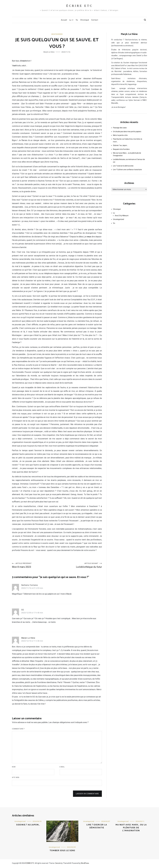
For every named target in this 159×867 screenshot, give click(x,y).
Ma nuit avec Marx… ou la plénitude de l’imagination (127, 154)
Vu (77, 20)
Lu (70, 20)
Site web (15, 777)
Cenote (58, 863)
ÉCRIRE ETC (79, 5)
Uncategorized (57, 34)
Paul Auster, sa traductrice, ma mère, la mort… (127, 140)
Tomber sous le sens (62, 850)
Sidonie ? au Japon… (120, 145)
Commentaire (18, 729)
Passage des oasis (120, 128)
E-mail (62, 767)
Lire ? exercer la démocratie (123, 166)
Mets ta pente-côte (120, 135)
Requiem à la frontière (121, 149)
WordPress (85, 863)
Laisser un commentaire (87, 794)
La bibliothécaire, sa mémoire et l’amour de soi (129, 160)
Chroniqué (84, 20)
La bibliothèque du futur (89, 565)
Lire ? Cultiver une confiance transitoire (127, 169)
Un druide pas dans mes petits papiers (127, 131)
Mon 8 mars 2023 (22, 565)
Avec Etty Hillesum (122, 216)
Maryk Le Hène (49, 52)
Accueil (64, 20)
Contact (94, 20)
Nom (13, 767)
